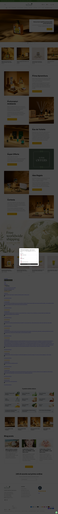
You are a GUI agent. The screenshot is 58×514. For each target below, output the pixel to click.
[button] (29, 255)
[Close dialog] (38, 248)
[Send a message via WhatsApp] (56, 512)
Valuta (21, 260)
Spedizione (21, 253)
